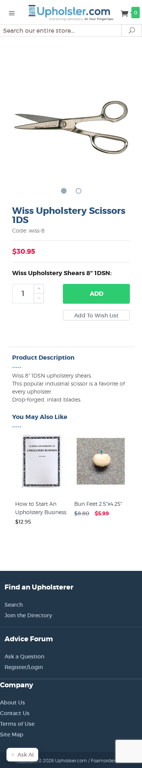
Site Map (11, 734)
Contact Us (15, 713)
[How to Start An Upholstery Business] (41, 488)
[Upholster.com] (71, 12)
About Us (12, 702)
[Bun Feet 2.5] (100, 488)
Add (96, 294)
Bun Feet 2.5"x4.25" (98, 503)
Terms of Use (17, 723)
